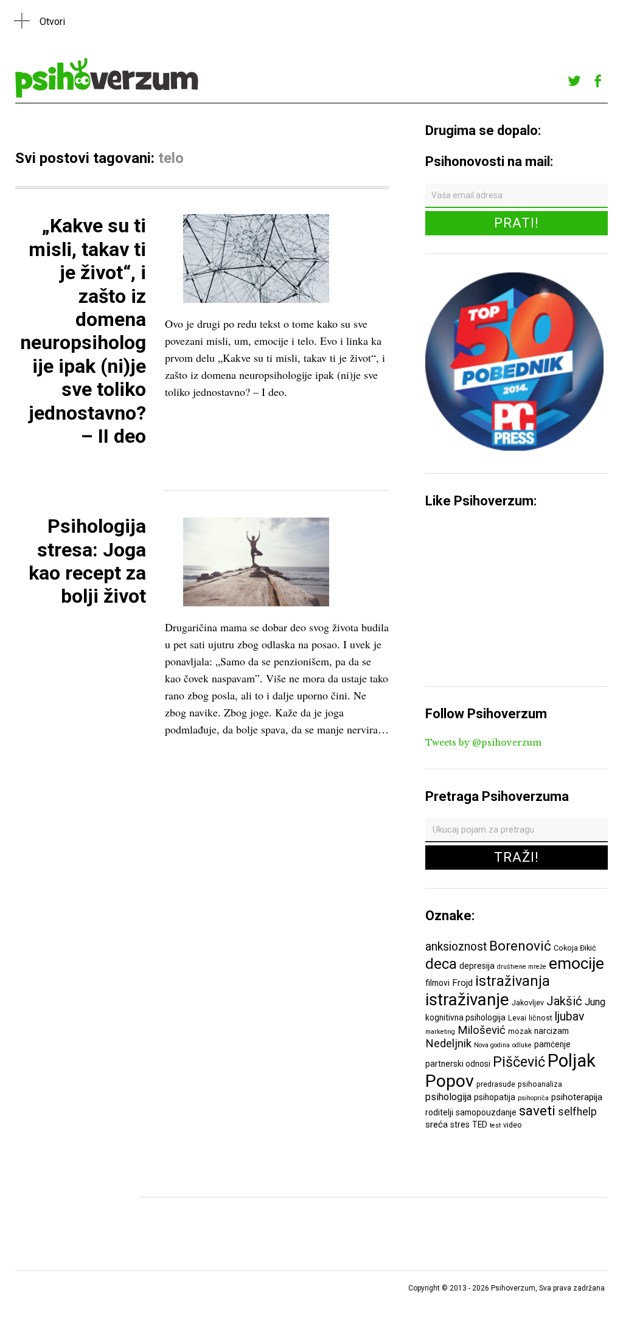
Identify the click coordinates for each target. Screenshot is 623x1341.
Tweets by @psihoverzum (483, 742)
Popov (449, 1081)
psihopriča (533, 1098)
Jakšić (564, 1001)
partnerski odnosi (457, 1064)
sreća (436, 1124)
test (495, 1125)
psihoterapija (576, 1097)
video (512, 1124)
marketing (440, 1032)
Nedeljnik (448, 1043)
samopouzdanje (486, 1112)
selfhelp (577, 1112)
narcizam (551, 1031)
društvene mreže (521, 967)
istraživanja (512, 980)
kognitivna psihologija (465, 1017)
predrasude (495, 1084)
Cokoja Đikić (575, 947)
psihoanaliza (540, 1084)
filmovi (437, 983)
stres (460, 1124)
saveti (537, 1110)
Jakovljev (528, 1002)
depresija (477, 966)
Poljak (572, 1060)
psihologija (448, 1097)
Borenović (520, 946)
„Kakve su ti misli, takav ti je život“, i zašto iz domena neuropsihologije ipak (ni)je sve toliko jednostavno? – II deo (83, 331)
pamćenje (552, 1044)
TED (479, 1124)
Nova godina (492, 1045)
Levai (517, 1017)
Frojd (462, 982)
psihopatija (494, 1097)
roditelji (439, 1112)
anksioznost (456, 947)
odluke (522, 1045)
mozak (520, 1031)
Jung (595, 1002)
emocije (576, 963)
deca (441, 963)
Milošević (482, 1030)
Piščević (519, 1061)
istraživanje (467, 999)
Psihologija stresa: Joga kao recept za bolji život (87, 561)
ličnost (540, 1017)
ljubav (569, 1017)
